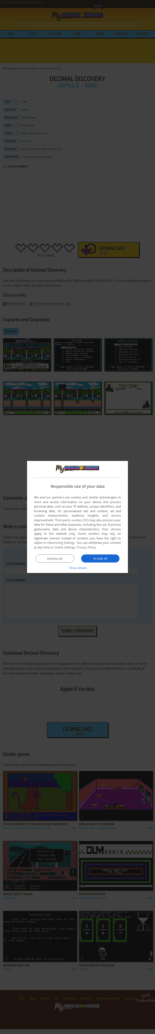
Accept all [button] (100, 558)
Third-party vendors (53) (72, 520)
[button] (77, 568)
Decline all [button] (54, 559)
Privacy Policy (86, 547)
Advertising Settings (61, 543)
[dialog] (77, 517)
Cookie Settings (64, 547)
